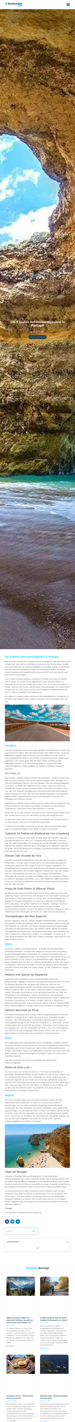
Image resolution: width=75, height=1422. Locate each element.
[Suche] (33, 1231)
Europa (38, 337)
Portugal (43, 337)
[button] (7, 1221)
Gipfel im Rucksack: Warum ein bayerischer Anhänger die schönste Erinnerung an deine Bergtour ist (19, 1320)
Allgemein (32, 337)
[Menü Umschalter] (68, 5)
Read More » (10, 1346)
